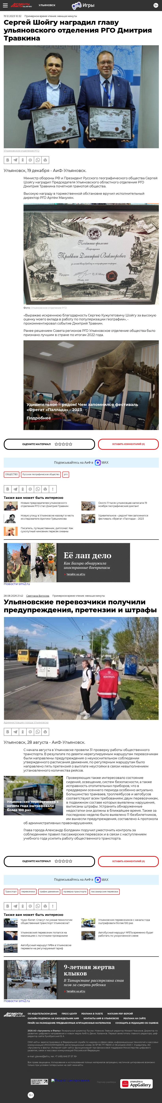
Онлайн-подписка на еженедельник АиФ (53, 1018)
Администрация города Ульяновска (26, 722)
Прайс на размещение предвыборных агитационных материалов (69, 1023)
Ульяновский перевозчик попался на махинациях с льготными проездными (44, 934)
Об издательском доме (42, 1013)
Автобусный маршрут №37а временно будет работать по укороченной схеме (125, 934)
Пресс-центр (69, 1013)
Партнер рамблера (106, 1082)
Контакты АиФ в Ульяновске (101, 1018)
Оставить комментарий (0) (128, 444)
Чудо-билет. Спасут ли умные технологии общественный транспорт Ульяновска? (46, 921)
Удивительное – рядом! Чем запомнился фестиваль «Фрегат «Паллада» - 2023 (82, 407)
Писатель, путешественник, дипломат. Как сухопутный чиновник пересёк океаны (47, 530)
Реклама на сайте (134, 1018)
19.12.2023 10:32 (12, 16)
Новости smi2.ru (17, 584)
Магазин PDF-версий (120, 1013)
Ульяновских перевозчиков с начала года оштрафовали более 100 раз (124, 921)
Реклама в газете (92, 1013)
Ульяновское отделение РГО (21, 150)
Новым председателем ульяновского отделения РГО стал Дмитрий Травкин (44, 504)
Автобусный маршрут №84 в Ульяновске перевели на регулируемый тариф (46, 947)
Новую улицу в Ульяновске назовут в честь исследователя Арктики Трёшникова (47, 517)
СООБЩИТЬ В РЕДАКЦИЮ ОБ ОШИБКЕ (136, 1023)
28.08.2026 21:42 (13, 595)
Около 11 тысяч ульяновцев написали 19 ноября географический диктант (122, 504)
